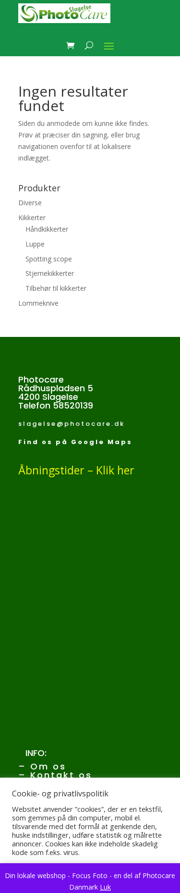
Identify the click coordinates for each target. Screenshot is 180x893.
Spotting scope (48, 258)
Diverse (30, 202)
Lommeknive (38, 303)
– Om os (42, 766)
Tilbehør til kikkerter (55, 288)
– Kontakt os (55, 775)
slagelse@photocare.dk (71, 423)
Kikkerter (32, 217)
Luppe (35, 243)
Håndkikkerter (46, 229)
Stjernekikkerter (49, 273)
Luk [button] (105, 887)
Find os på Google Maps (75, 441)
